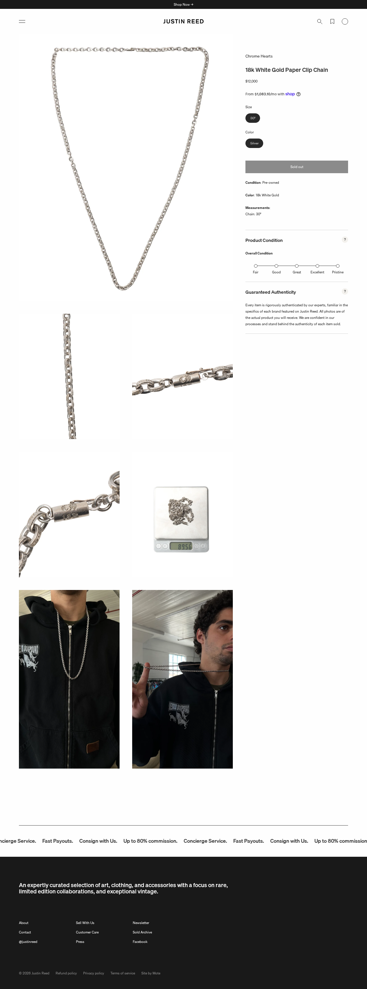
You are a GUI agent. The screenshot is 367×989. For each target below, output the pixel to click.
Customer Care (87, 932)
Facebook (140, 941)
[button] (22, 21)
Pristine (337, 272)
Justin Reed (40, 973)
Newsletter (141, 922)
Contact (25, 932)
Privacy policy (93, 973)
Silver (256, 144)
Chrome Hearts (259, 56)
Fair (255, 272)
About (23, 922)
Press (80, 941)
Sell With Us (85, 922)
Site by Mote (150, 973)
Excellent (317, 272)
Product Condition (264, 240)
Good (276, 272)
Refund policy (66, 973)
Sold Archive (142, 932)
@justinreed (28, 941)
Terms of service (122, 973)
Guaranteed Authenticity (270, 292)
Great (297, 272)
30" (255, 119)
